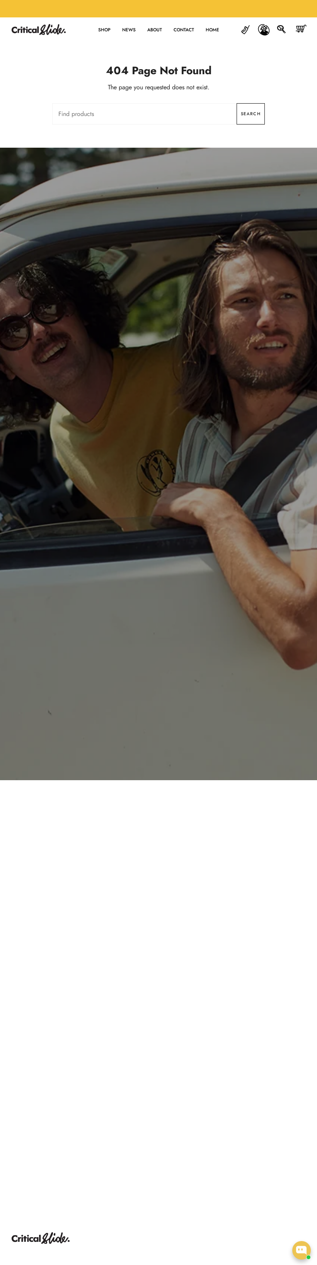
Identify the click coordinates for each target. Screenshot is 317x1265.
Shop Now (158, 481)
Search (251, 114)
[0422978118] (246, 29)
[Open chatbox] (301, 1250)
